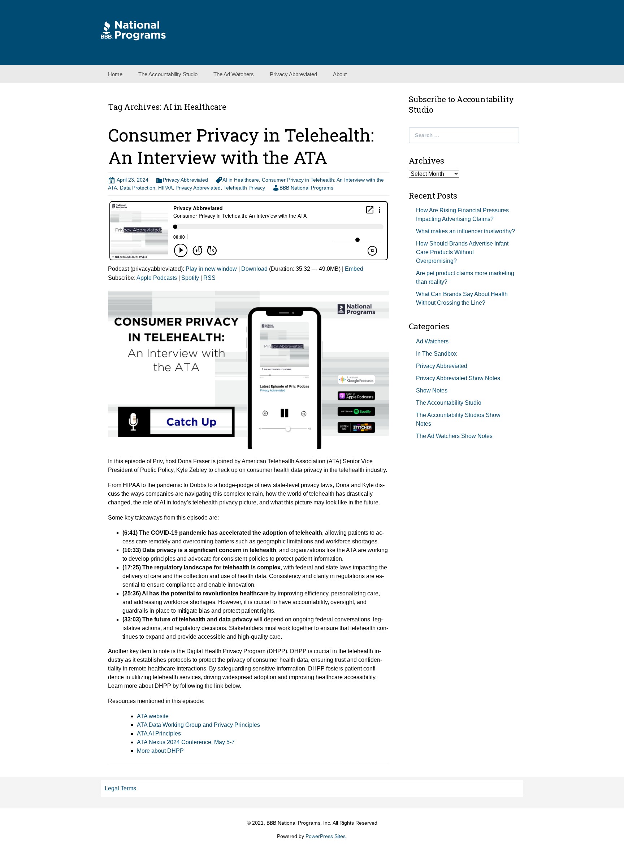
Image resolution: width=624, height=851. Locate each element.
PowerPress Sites (326, 836)
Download (254, 269)
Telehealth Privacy (244, 188)
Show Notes (431, 390)
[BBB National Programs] (133, 30)
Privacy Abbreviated (293, 74)
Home (115, 74)
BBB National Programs (306, 188)
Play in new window (211, 269)
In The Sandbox (436, 354)
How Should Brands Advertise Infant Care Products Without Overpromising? (462, 252)
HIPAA (165, 188)
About (340, 74)
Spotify (190, 278)
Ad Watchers (432, 341)
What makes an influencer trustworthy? (465, 231)
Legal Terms (120, 788)
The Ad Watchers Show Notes (454, 436)
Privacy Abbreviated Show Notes (458, 378)
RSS (209, 278)
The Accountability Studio (168, 74)
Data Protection (137, 188)
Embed (354, 269)
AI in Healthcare (240, 180)
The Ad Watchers (233, 74)
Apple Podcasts (156, 278)
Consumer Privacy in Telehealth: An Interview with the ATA (241, 146)
